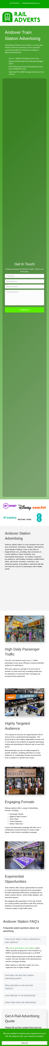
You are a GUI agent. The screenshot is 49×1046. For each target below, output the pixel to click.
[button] (24, 310)
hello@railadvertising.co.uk (30, 3)
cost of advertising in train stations (22, 948)
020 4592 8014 (15, 3)
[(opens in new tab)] (10, 506)
